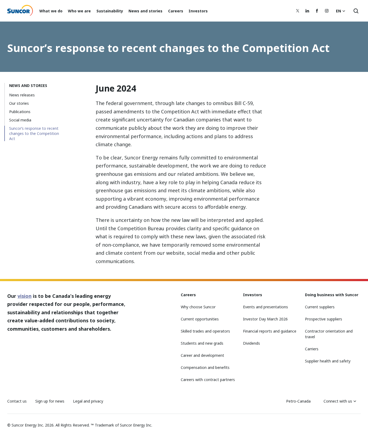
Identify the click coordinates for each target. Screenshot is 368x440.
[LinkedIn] (307, 11)
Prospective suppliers (323, 319)
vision (25, 296)
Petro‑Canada (298, 401)
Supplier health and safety (327, 361)
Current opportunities (200, 319)
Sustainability (109, 10)
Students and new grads (202, 343)
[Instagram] (327, 11)
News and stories (145, 10)
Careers (175, 10)
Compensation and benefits (205, 367)
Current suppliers (320, 306)
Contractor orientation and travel (329, 334)
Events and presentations (265, 306)
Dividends (251, 343)
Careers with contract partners (208, 379)
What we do (51, 10)
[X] (298, 11)
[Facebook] (317, 11)
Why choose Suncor (198, 306)
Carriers (311, 348)
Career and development (202, 355)
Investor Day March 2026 (265, 319)
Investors (198, 10)
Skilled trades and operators (205, 331)
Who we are (79, 10)
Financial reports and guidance (269, 331)
